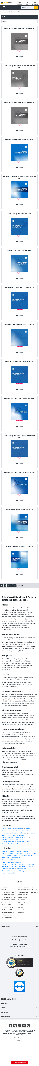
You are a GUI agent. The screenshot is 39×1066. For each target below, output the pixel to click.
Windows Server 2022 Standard (11, 857)
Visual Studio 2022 (23, 894)
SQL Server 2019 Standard (9, 866)
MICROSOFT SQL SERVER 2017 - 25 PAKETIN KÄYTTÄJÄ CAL (19, 436)
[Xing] (15, 1025)
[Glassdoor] (19, 1025)
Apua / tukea (15, 1031)
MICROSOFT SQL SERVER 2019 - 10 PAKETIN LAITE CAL (19, 29)
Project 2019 (21, 902)
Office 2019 (31, 833)
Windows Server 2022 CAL (8, 897)
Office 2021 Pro (31, 853)
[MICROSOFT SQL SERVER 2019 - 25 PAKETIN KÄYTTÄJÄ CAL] (19, 78)
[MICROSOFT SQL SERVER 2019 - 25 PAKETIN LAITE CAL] (19, 115)
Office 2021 (23, 833)
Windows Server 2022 (8, 837)
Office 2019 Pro (7, 855)
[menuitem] (35, 3)
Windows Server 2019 (22, 837)
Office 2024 (14, 833)
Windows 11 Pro (21, 868)
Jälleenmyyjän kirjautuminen (20, 1030)
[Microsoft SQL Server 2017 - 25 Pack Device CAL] (19, 485)
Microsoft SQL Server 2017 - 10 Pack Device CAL (19, 399)
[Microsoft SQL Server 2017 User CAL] (19, 226)
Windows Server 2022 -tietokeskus (11, 862)
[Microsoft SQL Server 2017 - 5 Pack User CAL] (19, 300)
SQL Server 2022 (6, 839)
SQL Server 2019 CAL (7, 910)
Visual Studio (16, 831)
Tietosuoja (29, 1033)
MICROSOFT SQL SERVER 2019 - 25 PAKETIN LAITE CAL (19, 103)
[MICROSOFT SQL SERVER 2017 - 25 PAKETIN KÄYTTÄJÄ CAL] (19, 448)
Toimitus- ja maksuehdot (9, 1033)
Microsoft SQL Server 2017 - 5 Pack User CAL (19, 288)
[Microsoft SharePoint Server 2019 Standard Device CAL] (19, 189)
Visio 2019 (20, 907)
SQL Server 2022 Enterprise (26, 864)
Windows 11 (5, 844)
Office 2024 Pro (20, 853)
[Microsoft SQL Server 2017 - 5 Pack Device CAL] (19, 337)
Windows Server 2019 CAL (8, 899)
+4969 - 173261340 (19, 944)
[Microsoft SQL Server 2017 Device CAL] (19, 263)
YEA (35, 1033)
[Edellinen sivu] (5, 585)
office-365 (8, 1031)
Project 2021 (21, 899)
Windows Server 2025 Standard (23, 855)
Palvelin (28, 828)
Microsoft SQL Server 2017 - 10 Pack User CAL (19, 362)
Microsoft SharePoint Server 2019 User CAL (19, 140)
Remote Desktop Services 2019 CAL (28, 892)
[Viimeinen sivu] (15, 585)
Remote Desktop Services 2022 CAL (28, 889)
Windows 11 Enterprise (19, 871)
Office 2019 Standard (8, 853)
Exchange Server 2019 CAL (9, 917)
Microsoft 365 (6, 835)
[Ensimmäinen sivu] (1, 585)
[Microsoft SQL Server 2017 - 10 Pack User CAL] (19, 374)
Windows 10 (14, 844)
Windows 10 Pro (6, 871)
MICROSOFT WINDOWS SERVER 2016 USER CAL (19, 510)
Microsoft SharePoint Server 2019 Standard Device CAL (19, 177)
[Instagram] (28, 1025)
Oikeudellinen (31, 1030)
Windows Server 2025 (18, 835)
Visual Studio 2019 (23, 897)
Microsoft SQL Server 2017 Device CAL (19, 251)
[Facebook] (10, 1025)
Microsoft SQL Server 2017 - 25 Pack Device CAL (19, 473)
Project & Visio (26, 831)
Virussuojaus (5, 833)
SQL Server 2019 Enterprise (26, 866)
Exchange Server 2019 (8, 841)
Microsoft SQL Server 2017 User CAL (19, 214)
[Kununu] (24, 1025)
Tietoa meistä (30, 1031)
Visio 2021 (20, 905)
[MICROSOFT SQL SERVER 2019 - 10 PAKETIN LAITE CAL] (19, 41)
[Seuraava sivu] (11, 585)
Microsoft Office (6, 828)
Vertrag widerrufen (20, 1062)
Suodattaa (7, 17)
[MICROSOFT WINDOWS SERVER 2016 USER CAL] (19, 522)
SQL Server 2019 (18, 839)
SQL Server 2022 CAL (7, 907)
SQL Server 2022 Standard (9, 864)
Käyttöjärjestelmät (18, 828)
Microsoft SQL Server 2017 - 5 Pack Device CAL (19, 325)
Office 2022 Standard (22, 851)
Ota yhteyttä (22, 1031)
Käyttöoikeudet (6, 831)
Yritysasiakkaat (8, 1030)
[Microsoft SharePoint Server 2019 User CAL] (19, 152)
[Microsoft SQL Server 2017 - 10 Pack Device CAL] (19, 411)
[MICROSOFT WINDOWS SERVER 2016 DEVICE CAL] (19, 559)
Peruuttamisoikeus (21, 1033)
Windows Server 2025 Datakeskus (11, 860)
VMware (20, 915)
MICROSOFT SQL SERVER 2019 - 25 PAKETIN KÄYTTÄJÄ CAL (19, 66)
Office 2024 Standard (8, 851)
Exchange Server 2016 (23, 841)
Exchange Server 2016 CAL (25, 887)
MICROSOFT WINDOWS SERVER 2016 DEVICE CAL (19, 547)
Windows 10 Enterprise (8, 873)
